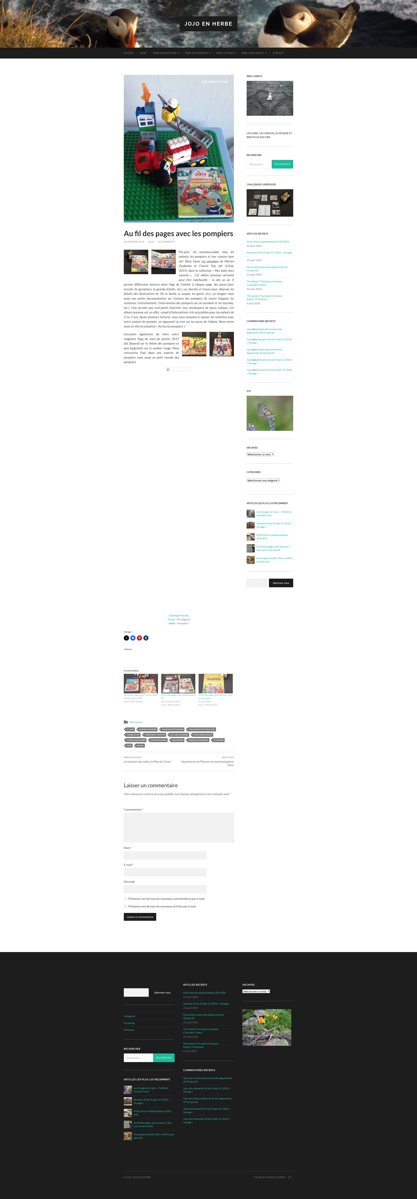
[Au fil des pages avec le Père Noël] (141, 683)
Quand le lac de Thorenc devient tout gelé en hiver (207, 761)
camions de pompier (172, 729)
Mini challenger (253, 53)
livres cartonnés (136, 740)
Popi (129, 745)
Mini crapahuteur (164, 53)
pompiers (219, 740)
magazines (177, 740)
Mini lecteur (224, 53)
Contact (278, 53)
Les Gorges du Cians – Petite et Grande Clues (273, 513)
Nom (128, 848)
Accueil (129, 53)
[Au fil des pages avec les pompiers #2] (178, 683)
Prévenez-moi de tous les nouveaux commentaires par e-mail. (166, 898)
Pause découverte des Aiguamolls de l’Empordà (267, 268)
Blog (143, 53)
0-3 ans (130, 729)
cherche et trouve (155, 734)
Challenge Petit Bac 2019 (202, 729)
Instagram (129, 1016)
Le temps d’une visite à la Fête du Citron (147, 759)
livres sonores (159, 740)
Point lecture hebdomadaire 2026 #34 (268, 241)
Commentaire (133, 809)
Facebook (129, 1022)
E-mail (129, 864)
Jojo (151, 241)
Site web (129, 881)
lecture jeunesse (179, 734)
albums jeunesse (148, 729)
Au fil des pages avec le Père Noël (140, 695)
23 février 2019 (134, 241)
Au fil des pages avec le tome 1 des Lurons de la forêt (273, 548)
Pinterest (129, 1029)
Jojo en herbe (209, 24)
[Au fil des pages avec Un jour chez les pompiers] (216, 683)
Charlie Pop (133, 734)
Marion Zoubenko (198, 740)
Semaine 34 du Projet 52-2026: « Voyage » (269, 254)
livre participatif (202, 734)
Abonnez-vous (281, 582)
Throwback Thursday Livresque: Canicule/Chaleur (264, 283)
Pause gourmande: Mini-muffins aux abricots (274, 559)
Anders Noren (275, 1177)
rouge (140, 745)
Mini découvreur (196, 53)
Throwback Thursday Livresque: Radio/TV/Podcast (264, 297)
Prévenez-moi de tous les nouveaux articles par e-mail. (162, 906)
